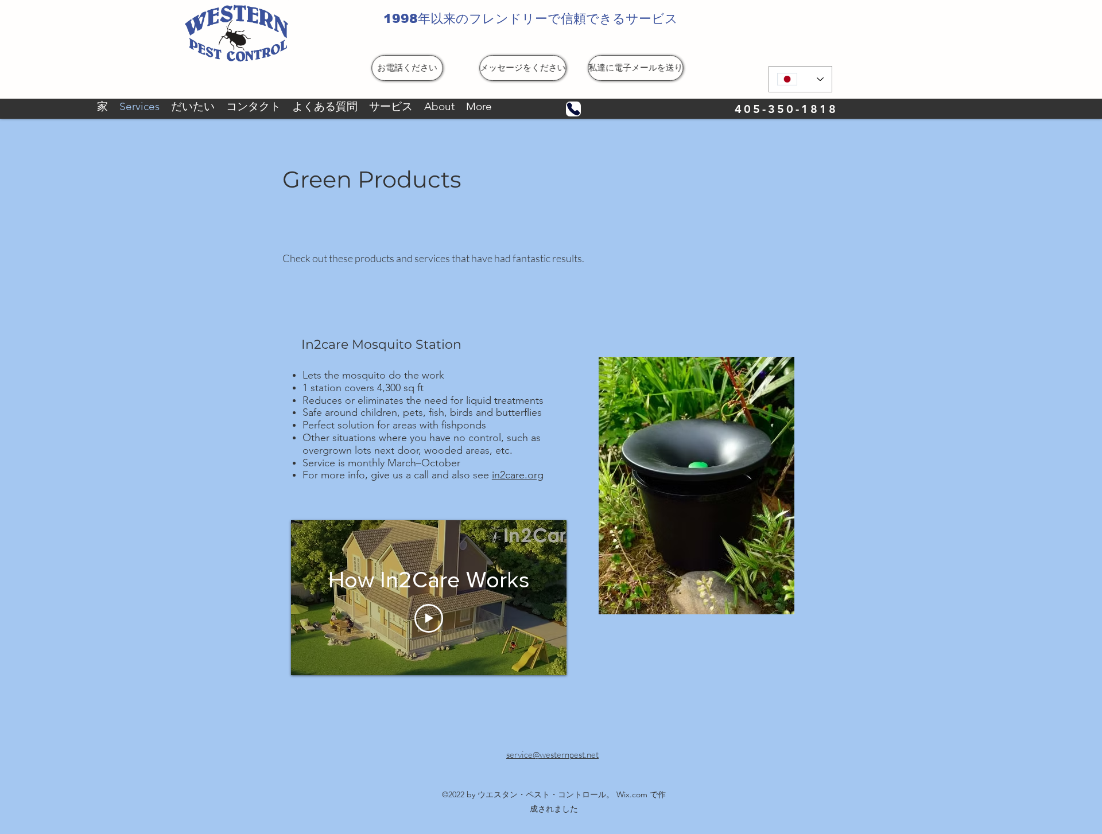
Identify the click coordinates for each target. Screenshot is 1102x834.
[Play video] (428, 618)
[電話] (573, 109)
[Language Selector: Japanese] (800, 79)
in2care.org (518, 475)
